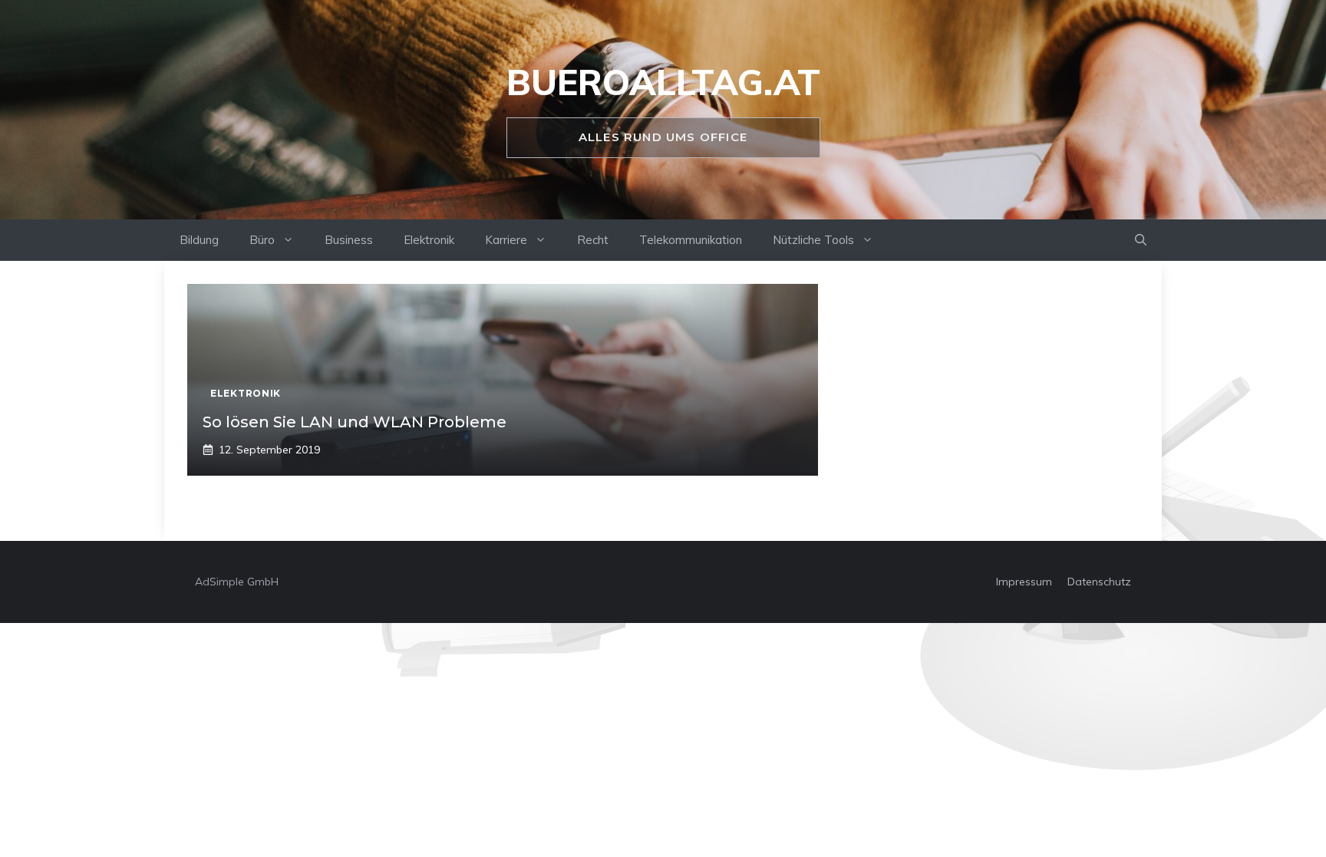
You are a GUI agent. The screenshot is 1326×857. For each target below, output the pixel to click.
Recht (593, 239)
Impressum (1024, 581)
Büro (262, 239)
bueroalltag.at (663, 82)
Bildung (199, 239)
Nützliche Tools (813, 239)
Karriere (506, 239)
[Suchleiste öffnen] (1141, 240)
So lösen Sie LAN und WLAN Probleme (354, 422)
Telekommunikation (690, 239)
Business (349, 239)
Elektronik (429, 239)
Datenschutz (1099, 581)
